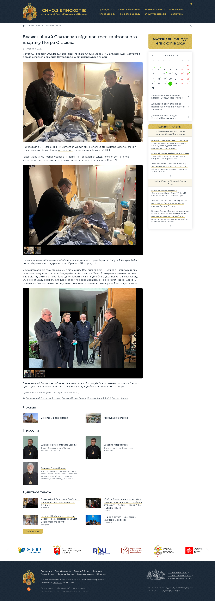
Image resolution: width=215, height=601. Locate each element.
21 (176, 79)
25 (159, 83)
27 (170, 83)
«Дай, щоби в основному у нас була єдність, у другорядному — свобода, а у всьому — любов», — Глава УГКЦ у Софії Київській (123, 503)
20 (170, 79)
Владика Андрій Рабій (99, 398)
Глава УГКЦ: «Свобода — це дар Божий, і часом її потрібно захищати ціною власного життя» (59, 519)
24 (153, 83)
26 (164, 83)
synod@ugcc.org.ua (171, 591)
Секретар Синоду (65, 574)
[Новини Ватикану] (194, 550)
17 (153, 79)
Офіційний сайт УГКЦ (177, 572)
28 (176, 83)
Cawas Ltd (57, 582)
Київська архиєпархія (116, 418)
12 (165, 74)
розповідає (65, 150)
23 (188, 79)
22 (182, 79)
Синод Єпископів (63, 571)
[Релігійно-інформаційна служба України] (101, 550)
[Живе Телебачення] (30, 550)
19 (165, 79)
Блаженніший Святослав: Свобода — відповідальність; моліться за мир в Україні (60, 502)
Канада (124, 398)
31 (153, 88)
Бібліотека (101, 574)
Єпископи (97, 571)
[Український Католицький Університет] (131, 550)
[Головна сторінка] (24, 25)
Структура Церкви (85, 574)
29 (182, 83)
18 (159, 79)
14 (176, 74)
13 (170, 74)
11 (159, 74)
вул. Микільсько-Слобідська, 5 (160, 588)
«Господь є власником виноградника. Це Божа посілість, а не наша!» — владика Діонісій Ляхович (169, 203)
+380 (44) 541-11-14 (154, 591)
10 (153, 74)
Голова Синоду (48, 574)
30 (188, 83)
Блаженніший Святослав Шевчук (43, 398)
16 (188, 74)
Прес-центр (46, 571)
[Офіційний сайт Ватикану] (164, 550)
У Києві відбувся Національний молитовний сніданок (120, 518)
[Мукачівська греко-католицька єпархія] (67, 550)
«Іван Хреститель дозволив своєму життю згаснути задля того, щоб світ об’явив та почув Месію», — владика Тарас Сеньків (169, 167)
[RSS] (29, 589)
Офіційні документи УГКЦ (179, 575)
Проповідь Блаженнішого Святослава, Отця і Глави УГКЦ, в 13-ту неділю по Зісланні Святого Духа (170, 193)
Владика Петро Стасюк (74, 398)
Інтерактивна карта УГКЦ (179, 578)
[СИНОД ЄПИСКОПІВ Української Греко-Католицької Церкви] (30, 11)
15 (182, 74)
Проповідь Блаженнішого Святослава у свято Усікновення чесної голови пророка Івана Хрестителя (170, 156)
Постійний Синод (82, 571)
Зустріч (115, 398)
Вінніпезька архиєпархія (54, 418)
